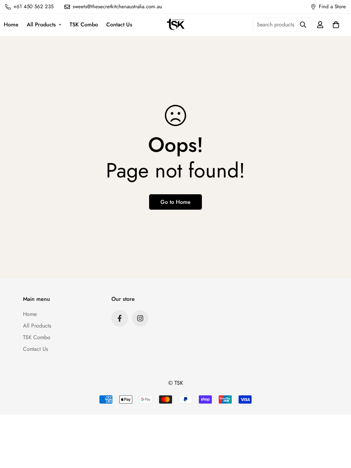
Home (30, 314)
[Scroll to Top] (338, 431)
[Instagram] (140, 318)
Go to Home (175, 202)
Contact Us (119, 24)
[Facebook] (119, 318)
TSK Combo (84, 24)
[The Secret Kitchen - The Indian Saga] (176, 25)
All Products (41, 24)
